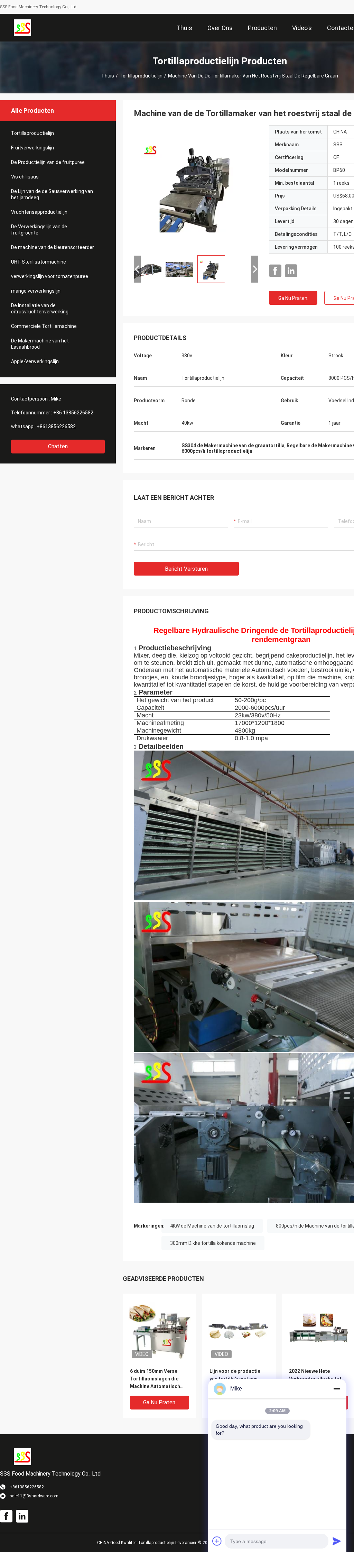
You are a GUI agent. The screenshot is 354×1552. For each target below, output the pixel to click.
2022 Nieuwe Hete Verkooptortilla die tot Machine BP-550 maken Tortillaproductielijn (315, 1379)
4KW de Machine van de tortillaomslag (212, 1226)
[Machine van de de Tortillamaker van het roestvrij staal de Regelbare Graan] (196, 187)
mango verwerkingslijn (35, 291)
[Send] (336, 1541)
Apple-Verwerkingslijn (35, 361)
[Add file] (217, 1541)
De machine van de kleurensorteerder (52, 247)
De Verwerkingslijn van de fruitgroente (39, 230)
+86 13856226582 (73, 412)
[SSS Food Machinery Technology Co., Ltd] (22, 27)
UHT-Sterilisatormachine (38, 262)
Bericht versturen (186, 569)
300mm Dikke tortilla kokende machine (213, 1243)
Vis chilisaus (25, 177)
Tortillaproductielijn (141, 76)
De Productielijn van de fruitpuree (48, 162)
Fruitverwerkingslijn (32, 147)
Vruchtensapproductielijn (39, 212)
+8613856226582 (56, 426)
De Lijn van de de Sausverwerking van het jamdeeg (52, 194)
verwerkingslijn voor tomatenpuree (49, 276)
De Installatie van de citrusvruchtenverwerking (39, 308)
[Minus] (337, 1389)
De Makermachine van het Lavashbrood (40, 344)
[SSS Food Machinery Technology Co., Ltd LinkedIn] (291, 271)
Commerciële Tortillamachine (44, 326)
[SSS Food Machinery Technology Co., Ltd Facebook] (275, 271)
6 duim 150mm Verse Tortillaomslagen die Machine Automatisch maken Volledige (155, 1379)
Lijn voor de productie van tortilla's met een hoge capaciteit (234, 1378)
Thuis (107, 76)
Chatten (58, 446)
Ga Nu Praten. (293, 298)
